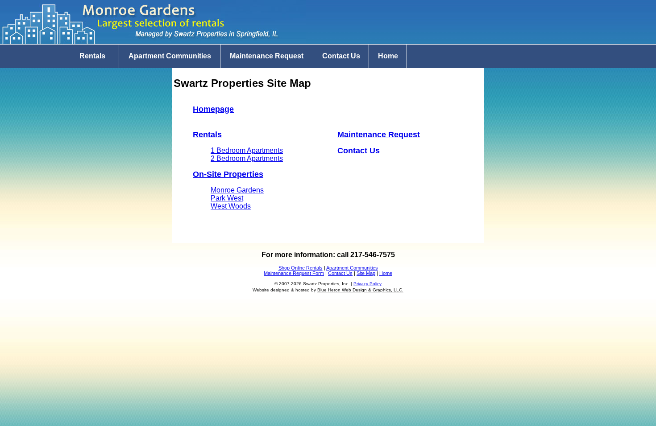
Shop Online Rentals (300, 267)
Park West (227, 198)
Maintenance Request (266, 56)
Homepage (213, 109)
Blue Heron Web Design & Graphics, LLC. (360, 289)
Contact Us (341, 56)
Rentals (92, 56)
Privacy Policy (367, 283)
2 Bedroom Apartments (247, 158)
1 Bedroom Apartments (247, 150)
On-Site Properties (228, 174)
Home (388, 56)
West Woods (231, 206)
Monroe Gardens (237, 190)
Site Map (366, 273)
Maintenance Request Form (294, 273)
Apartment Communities (170, 56)
